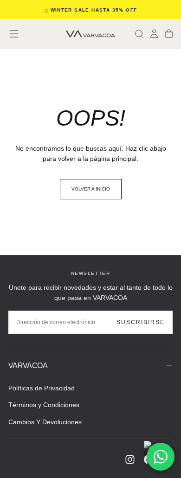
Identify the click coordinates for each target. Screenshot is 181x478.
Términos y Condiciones (43, 404)
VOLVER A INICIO (90, 188)
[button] (13, 33)
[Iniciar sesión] (154, 33)
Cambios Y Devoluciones (45, 422)
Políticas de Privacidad (41, 388)
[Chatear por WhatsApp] (161, 457)
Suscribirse (140, 322)
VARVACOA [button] (27, 366)
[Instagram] (130, 459)
